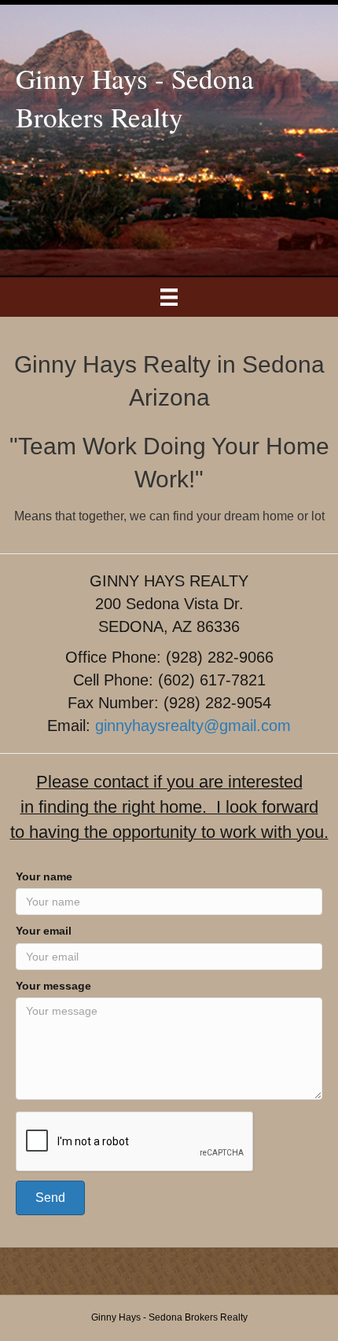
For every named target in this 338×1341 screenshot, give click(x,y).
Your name (44, 876)
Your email (44, 930)
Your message (53, 985)
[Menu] (169, 297)
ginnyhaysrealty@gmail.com (193, 725)
